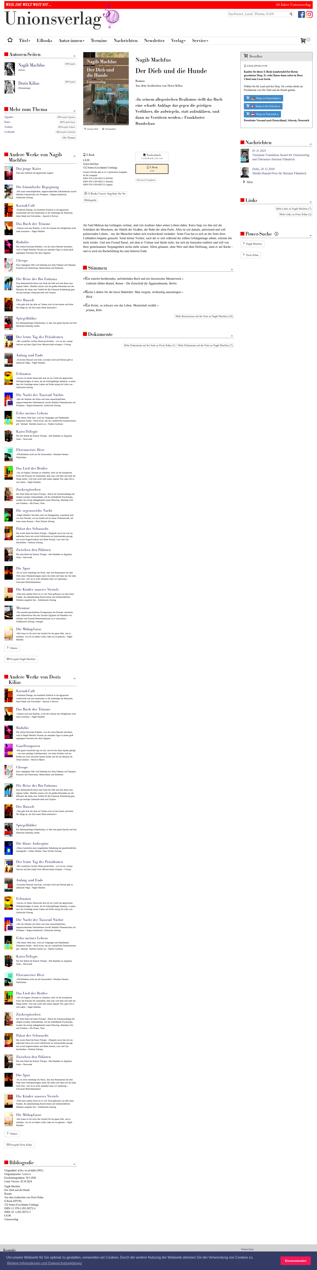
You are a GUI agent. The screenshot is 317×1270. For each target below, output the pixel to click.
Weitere (13, 648)
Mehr (249, 182)
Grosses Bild (92, 129)
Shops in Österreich (266, 114)
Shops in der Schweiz (266, 106)
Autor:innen (70, 41)
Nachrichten (126, 41)
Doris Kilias (252, 255)
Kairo (7, 121)
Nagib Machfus (254, 243)
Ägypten (8, 117)
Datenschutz (247, 1249)
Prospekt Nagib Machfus (22, 659)
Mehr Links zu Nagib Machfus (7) (293, 208)
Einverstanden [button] (295, 1260)
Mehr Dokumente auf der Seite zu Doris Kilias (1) (149, 345)
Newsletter (154, 41)
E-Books (44, 41)
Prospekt (71, 64)
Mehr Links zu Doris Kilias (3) (295, 214)
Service (199, 41)
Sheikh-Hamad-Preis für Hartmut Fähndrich (279, 171)
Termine (99, 41)
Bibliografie (90, 200)
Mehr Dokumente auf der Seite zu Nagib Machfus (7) (205, 345)
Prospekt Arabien (67, 127)
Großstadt (9, 131)
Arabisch (26, 1174)
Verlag (177, 41)
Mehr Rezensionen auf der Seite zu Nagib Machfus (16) (204, 316)
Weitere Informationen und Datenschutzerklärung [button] (44, 1263)
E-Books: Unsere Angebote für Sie (106, 193)
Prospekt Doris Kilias (20, 1144)
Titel (23, 41)
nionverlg (55, 19)
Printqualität (110, 129)
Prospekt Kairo (68, 122)
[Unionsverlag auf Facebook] (301, 14)
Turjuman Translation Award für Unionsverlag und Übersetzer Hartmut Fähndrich (280, 155)
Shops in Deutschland (267, 98)
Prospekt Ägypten (67, 117)
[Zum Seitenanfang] (232, 269)
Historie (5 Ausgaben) (146, 180)
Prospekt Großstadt (67, 132)
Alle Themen (68, 137)
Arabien (8, 126)
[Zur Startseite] (10, 41)
